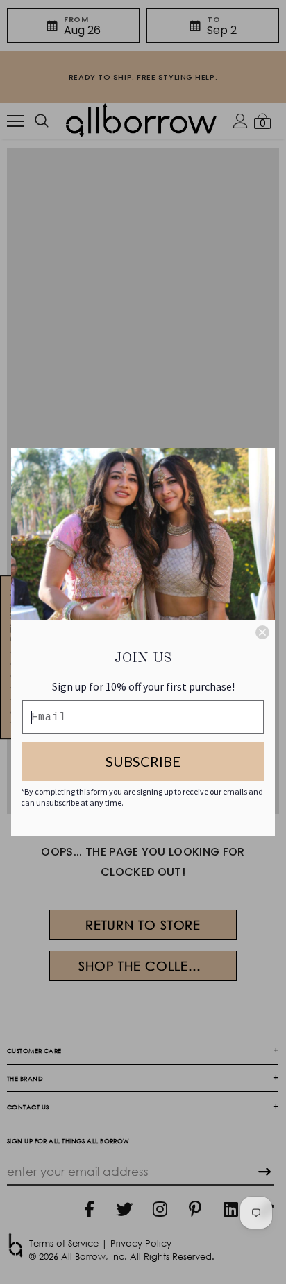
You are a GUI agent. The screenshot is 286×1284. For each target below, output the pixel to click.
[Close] (262, 632)
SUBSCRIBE (143, 761)
